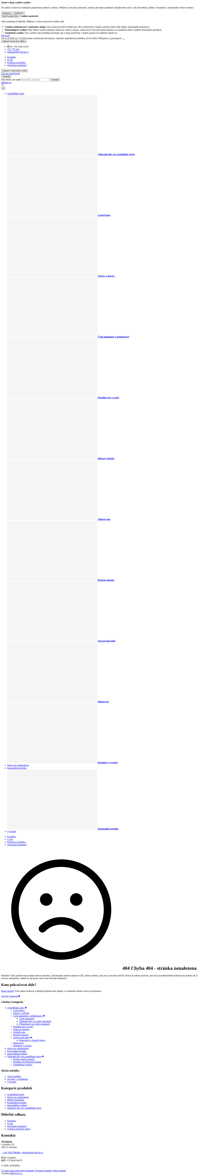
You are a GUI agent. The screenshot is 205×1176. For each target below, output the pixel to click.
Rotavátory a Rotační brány (32, 1040)
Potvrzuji (5, 35)
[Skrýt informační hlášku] (123, 39)
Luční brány (19, 1010)
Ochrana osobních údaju (18, 1129)
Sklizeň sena (19, 1032)
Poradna (39, 1170)
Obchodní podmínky (17, 65)
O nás (10, 60)
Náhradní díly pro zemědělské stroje (24, 1056)
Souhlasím (19, 13)
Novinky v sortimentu (17, 1079)
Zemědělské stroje (15, 93)
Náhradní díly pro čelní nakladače (35, 1021)
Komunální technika (16, 768)
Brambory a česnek (22, 1045)
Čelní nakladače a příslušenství (28, 1016)
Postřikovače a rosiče (23, 1026)
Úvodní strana (8, 1170)
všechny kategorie (9, 996)
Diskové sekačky (21, 1029)
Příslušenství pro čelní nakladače (34, 1024)
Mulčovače (18, 1043)
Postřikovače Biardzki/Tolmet (27, 1062)
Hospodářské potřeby (17, 1054)
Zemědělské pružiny (22, 1064)
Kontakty (11, 57)
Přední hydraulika (15, 1100)
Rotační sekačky (21, 1035)
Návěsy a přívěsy (21, 1013)
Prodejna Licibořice (16, 62)
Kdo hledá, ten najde (11, 79)
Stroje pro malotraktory (18, 765)
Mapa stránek (7, 991)
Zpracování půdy (21, 1037)
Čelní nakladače (26, 1018)
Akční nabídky (14, 1076)
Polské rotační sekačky (24, 1059)
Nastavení (6, 13)
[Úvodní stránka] (10, 73)
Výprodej (11, 831)
